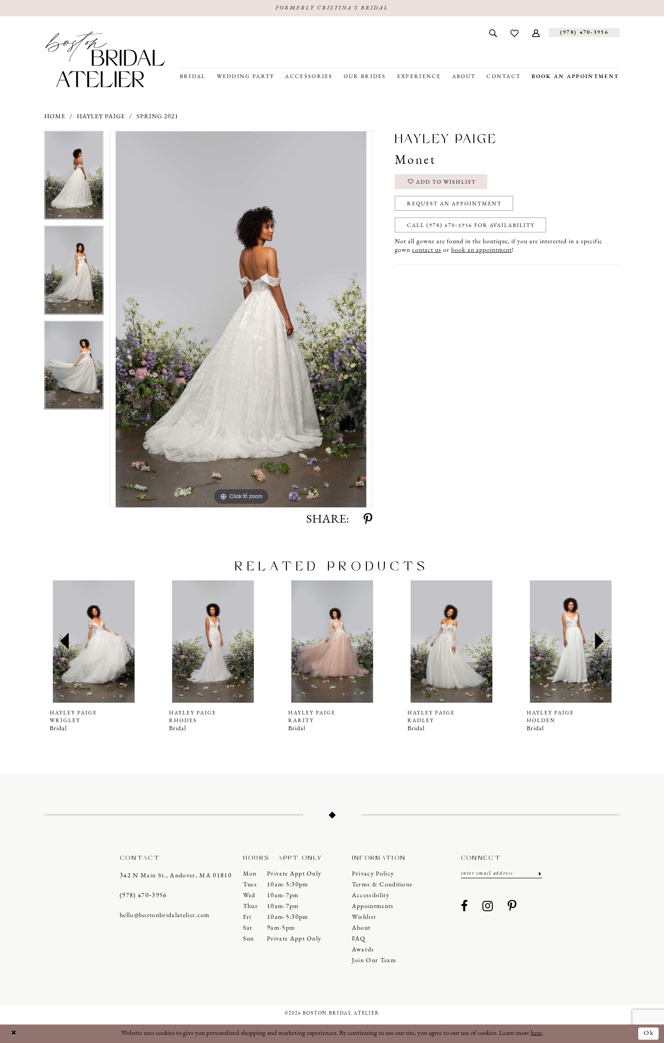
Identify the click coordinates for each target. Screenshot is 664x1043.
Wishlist (364, 917)
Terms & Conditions (382, 884)
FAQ (359, 939)
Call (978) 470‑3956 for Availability (471, 225)
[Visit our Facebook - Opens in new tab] (464, 906)
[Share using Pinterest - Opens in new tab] (368, 520)
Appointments (373, 906)
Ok (649, 1033)
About (361, 928)
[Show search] (493, 32)
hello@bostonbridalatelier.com (165, 915)
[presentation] (93, 641)
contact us (426, 250)
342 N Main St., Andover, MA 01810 (176, 875)
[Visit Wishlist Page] (514, 32)
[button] (536, 32)
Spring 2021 (157, 116)
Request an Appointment (454, 204)
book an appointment (481, 250)
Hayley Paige (101, 116)
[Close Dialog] (14, 1034)
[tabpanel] (73, 178)
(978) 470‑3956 (143, 895)
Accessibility (370, 895)
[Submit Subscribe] (539, 873)
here (536, 1033)
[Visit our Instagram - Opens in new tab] (487, 906)
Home (54, 116)
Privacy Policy (373, 874)
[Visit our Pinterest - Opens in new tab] (512, 906)
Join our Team (374, 960)
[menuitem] (493, 32)
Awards (363, 949)
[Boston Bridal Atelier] (105, 59)
